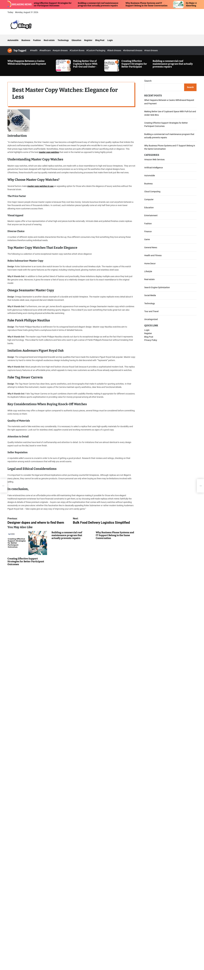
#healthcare (45, 50)
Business (26, 40)
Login (110, 40)
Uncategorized (151, 319)
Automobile (13, 40)
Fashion (37, 40)
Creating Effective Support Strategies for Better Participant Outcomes (134, 65)
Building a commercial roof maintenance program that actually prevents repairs (77, 4)
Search (148, 80)
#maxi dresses (151, 50)
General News (150, 247)
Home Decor (150, 263)
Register (88, 40)
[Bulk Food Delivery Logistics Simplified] (200, 486)
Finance (148, 231)
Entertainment (151, 215)
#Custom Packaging (96, 50)
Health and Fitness (153, 255)
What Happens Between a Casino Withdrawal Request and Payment (26, 62)
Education (76, 40)
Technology (63, 40)
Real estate (49, 40)
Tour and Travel (151, 311)
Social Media (150, 295)
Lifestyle (148, 271)
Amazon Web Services (154, 159)
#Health (34, 50)
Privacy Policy (150, 340)
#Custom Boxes (77, 50)
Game (147, 239)
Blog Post (99, 40)
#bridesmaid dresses (133, 50)
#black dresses (114, 50)
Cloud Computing (152, 191)
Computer (149, 199)
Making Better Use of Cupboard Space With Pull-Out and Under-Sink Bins (85, 65)
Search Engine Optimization (157, 287)
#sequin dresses (60, 50)
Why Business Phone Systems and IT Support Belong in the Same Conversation (125, 4)
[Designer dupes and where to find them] (3, 486)
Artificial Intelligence (153, 167)
